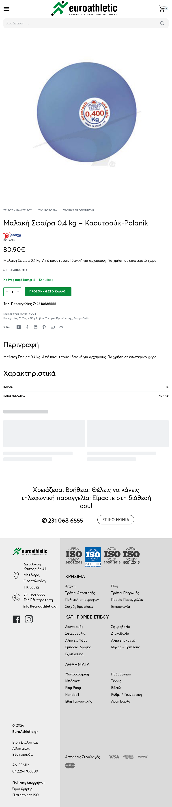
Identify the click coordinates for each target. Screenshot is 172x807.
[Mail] (53, 327)
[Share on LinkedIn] (36, 327)
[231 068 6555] (16, 597)
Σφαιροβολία (47, 210)
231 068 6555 (34, 595)
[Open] (6, 9)
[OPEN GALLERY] (86, 115)
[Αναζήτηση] (162, 23)
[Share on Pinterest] (44, 327)
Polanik (163, 396)
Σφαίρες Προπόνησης (78, 210)
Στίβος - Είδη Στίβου (17, 210)
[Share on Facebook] (27, 327)
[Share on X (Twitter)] (19, 327)
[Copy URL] (61, 327)
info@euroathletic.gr (40, 606)
